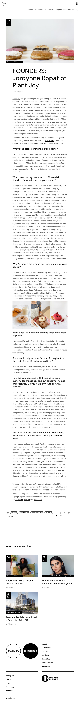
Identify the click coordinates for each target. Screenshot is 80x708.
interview (10, 516)
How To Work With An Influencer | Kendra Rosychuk (57, 582)
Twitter (35, 490)
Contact (45, 651)
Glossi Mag (37, 494)
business (14, 513)
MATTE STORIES (56, 487)
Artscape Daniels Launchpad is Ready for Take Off (21, 619)
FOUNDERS (49, 140)
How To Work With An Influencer (54, 576)
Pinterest (9, 691)
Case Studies (47, 659)
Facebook (46, 490)
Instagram (27, 490)
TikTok (8, 679)
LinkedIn (9, 683)
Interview (18, 62)
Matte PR (18, 92)
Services (45, 655)
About (44, 644)
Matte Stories (47, 663)
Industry (10, 612)
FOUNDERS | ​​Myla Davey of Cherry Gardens (20, 582)
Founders (39, 9)
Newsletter (10, 698)
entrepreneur (24, 513)
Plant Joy (16, 98)
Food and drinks (37, 513)
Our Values (46, 648)
